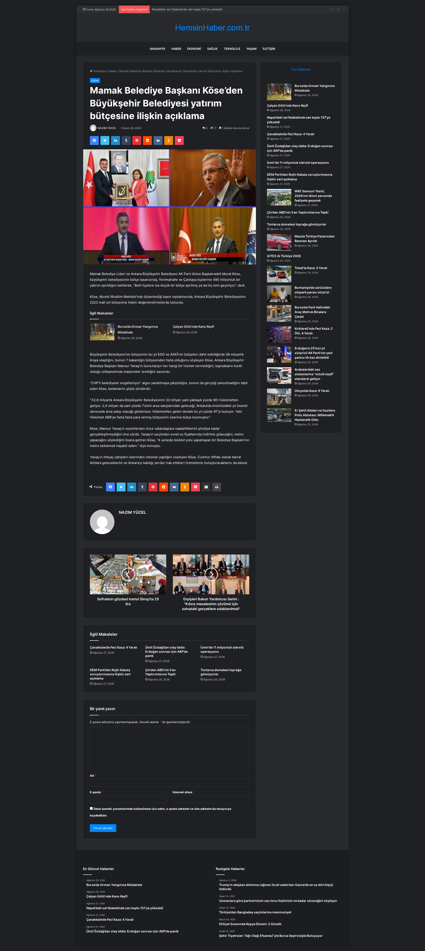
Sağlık (212, 48)
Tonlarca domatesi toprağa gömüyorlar (296, 224)
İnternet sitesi (182, 792)
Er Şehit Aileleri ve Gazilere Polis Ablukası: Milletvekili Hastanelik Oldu (315, 415)
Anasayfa (157, 48)
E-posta (96, 792)
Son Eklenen (301, 69)
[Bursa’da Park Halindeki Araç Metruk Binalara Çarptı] (279, 313)
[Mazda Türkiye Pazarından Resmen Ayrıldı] (279, 242)
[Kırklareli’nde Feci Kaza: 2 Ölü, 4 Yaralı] (279, 334)
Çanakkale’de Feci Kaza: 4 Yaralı (173, 9)
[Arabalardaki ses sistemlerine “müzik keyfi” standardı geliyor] (279, 375)
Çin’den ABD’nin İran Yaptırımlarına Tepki (297, 212)
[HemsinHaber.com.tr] (212, 27)
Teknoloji (232, 48)
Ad (93, 775)
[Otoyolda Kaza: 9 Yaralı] (279, 397)
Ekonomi (194, 48)
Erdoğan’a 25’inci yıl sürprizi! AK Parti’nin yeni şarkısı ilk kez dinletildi (314, 352)
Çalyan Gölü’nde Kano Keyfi (193, 326)
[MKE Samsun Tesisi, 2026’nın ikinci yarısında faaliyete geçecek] (279, 197)
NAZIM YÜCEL (107, 128)
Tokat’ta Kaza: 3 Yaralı (311, 268)
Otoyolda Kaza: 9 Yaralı (312, 391)
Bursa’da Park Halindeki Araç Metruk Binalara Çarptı (312, 311)
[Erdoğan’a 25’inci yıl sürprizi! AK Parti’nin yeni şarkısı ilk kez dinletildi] (279, 354)
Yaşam (251, 48)
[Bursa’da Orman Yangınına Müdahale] (102, 332)
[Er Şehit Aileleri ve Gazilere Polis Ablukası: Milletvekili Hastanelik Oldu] (279, 415)
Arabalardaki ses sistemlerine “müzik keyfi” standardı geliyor (314, 374)
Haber (176, 48)
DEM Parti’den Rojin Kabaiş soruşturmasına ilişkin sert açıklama (110, 674)
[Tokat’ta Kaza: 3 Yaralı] (279, 274)
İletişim (269, 48)
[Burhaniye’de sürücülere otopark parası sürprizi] (279, 293)
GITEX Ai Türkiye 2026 (284, 256)
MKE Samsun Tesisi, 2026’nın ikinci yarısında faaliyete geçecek (313, 195)
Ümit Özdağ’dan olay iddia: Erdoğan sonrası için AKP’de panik (166, 651)
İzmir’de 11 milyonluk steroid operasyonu (298, 162)
